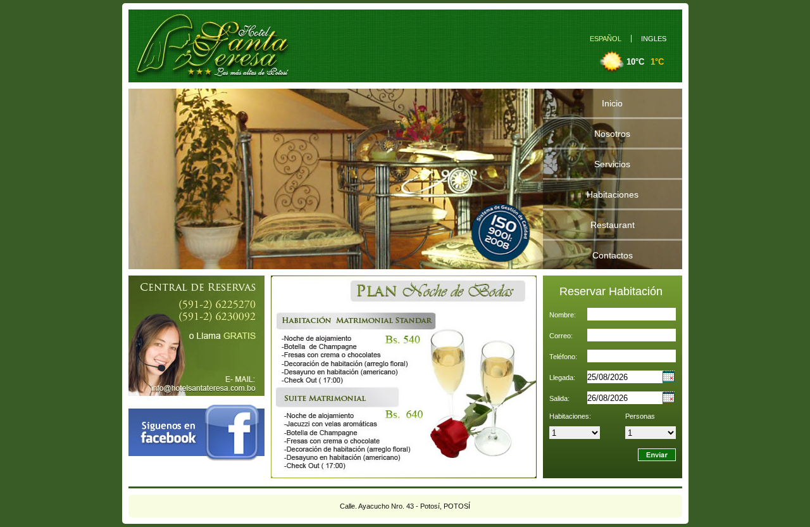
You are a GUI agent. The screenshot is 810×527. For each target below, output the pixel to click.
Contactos (612, 255)
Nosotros (612, 134)
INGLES (653, 38)
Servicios (612, 164)
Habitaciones (613, 194)
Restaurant (612, 225)
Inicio (612, 103)
